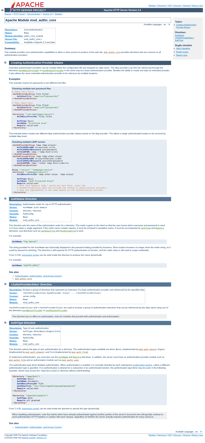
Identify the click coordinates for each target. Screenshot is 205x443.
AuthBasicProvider (29, 70)
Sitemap (186, 5)
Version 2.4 (48, 14)
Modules (152, 5)
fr (169, 24)
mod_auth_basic (147, 349)
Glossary (177, 5)
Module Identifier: (14, 36)
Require (159, 228)
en (164, 24)
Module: (14, 220)
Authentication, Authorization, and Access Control (38, 276)
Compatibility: (12, 42)
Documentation (33, 14)
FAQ (170, 5)
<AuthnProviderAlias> (184, 38)
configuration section (142, 365)
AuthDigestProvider (53, 70)
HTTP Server (19, 14)
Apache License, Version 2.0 (33, 438)
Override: (14, 214)
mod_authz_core (23, 279)
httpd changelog (183, 48)
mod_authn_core (112, 52)
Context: (14, 210)
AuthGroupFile (68, 231)
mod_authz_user (70, 360)
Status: (8, 33)
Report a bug (197, 5)
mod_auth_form (79, 352)
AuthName (63, 357)
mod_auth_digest (35, 352)
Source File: (11, 39)
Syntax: (13, 207)
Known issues (182, 52)
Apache (8, 14)
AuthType (146, 228)
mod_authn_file (17, 360)
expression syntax (30, 255)
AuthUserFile (48, 231)
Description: (11, 29)
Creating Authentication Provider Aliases (186, 26)
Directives (162, 5)
